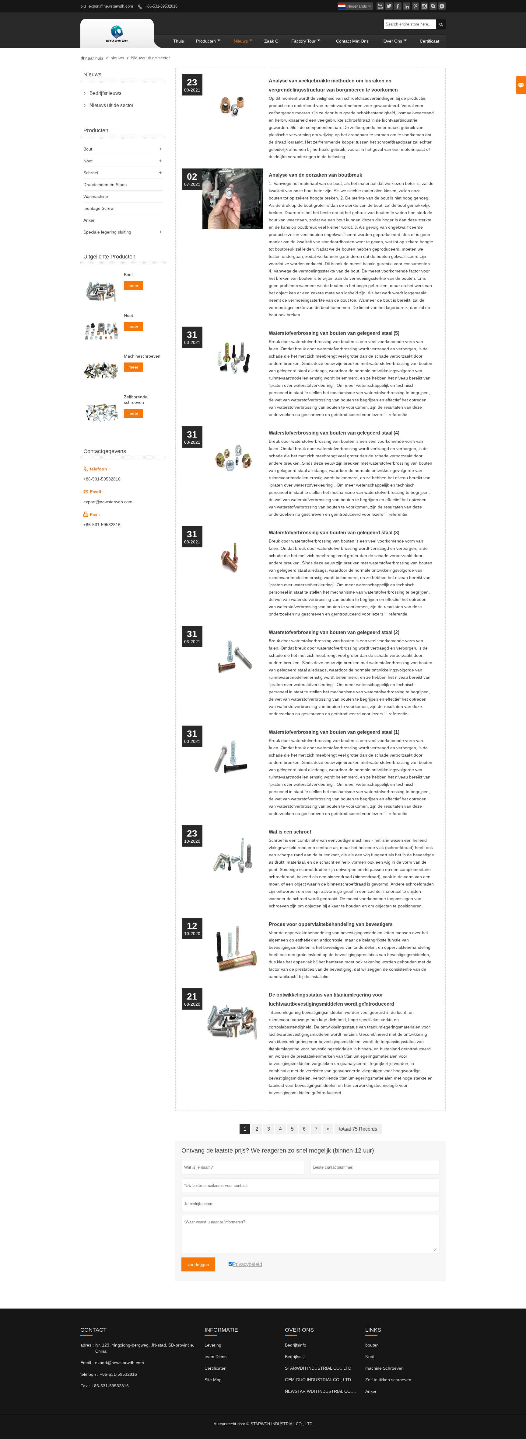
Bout (87, 149)
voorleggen (198, 1264)
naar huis (91, 58)
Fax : (85, 1385)
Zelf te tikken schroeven (388, 1379)
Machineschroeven (142, 355)
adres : (87, 1345)
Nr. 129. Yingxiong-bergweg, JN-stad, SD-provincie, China (144, 1348)
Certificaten (215, 1368)
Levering (213, 1345)
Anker (89, 220)
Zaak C (271, 41)
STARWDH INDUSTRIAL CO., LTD (318, 1368)
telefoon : (89, 1374)
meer (133, 285)
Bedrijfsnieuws (105, 93)
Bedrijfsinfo (295, 1345)
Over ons (393, 41)
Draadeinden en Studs (105, 184)
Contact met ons (352, 41)
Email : (86, 1362)
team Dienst (216, 1356)
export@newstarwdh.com (111, 6)
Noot (88, 160)
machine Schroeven (384, 1368)
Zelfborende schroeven (135, 399)
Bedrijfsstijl (295, 1356)
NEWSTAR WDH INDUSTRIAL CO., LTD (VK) (328, 1391)
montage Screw (98, 208)
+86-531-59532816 (161, 6)
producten (206, 41)
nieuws (241, 41)
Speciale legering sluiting (107, 232)
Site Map (213, 1379)
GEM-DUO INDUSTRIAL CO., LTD (318, 1379)
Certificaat (429, 41)
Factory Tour (303, 41)
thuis (178, 41)
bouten (372, 1345)
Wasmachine (95, 196)
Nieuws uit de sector (111, 105)
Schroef (90, 172)
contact (93, 1330)
